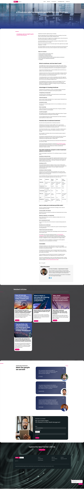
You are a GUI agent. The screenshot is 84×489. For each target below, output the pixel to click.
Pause (67, 365)
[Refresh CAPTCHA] (35, 435)
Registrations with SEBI (64, 458)
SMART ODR (53, 457)
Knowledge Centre (40, 458)
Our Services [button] (53, 1)
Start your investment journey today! (52, 259)
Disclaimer (62, 457)
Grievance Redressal (54, 458)
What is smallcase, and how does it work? (46, 53)
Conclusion (41, 59)
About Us (48, 1)
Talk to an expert (42, 449)
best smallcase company (61, 143)
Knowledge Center (61, 1)
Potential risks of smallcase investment (45, 55)
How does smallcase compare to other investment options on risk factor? (51, 57)
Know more (17, 320)
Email (36, 426)
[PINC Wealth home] (18, 2)
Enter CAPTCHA (38, 430)
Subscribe (37, 437)
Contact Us (68, 1)
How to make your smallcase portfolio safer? (46, 58)
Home (45, 1)
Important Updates (40, 460)
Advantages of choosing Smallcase (45, 54)
